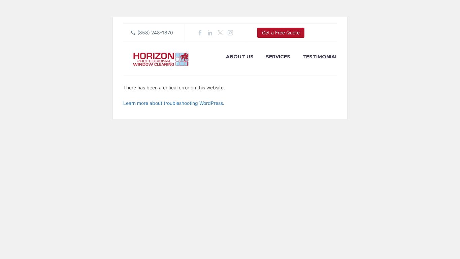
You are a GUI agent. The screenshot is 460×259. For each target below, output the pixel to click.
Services (278, 57)
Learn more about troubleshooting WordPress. (173, 103)
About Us (240, 57)
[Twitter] (220, 32)
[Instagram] (230, 32)
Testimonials (321, 57)
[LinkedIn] (210, 32)
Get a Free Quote (281, 32)
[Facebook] (200, 32)
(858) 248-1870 (155, 32)
